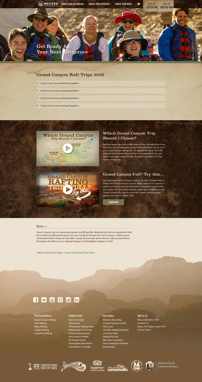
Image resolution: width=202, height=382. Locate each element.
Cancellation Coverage (79, 347)
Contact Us (142, 323)
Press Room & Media (78, 337)
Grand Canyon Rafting (45, 320)
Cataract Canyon (73, 241)
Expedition (151, 5)
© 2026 (37, 308)
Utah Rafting (40, 323)
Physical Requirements (79, 333)
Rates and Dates (76, 320)
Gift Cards (108, 327)
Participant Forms (77, 340)
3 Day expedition (145, 153)
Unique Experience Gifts (114, 323)
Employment (109, 347)
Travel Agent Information (80, 343)
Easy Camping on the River (116, 343)
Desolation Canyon (95, 241)
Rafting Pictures (110, 337)
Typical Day (74, 323)
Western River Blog (112, 320)
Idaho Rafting (40, 327)
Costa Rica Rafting (43, 333)
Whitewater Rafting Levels (81, 327)
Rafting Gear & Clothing (80, 330)
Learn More (113, 202)
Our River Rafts (110, 333)
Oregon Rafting (41, 330)
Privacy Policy (144, 330)
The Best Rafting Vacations (116, 330)
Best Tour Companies (113, 340)
